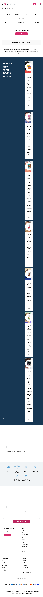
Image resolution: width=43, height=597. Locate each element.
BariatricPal (4, 562)
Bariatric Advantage (5, 570)
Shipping (24, 560)
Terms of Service (18, 588)
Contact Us (25, 565)
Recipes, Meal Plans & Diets (26, 535)
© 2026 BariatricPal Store (9, 588)
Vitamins (17, 14)
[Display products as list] (38, 22)
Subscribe (8, 534)
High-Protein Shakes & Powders (9, 8)
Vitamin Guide (24, 541)
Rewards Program (25, 546)
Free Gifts (23, 553)
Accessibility (36, 588)
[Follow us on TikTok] (25, 578)
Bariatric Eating (4, 567)
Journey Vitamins (5, 569)
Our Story (23, 530)
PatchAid (3, 560)
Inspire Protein (4, 563)
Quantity (6, 454)
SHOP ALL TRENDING (21, 521)
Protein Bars (8, 14)
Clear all (21, 33)
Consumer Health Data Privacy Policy (28, 554)
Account (24, 563)
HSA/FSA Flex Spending (26, 534)
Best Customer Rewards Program (35, 471)
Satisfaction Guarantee (26, 471)
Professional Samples (27, 572)
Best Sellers (34, 14)
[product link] (29, 85)
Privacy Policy (25, 588)
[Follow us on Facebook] (18, 578)
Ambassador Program (25, 549)
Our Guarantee (25, 567)
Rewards (24, 569)
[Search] (34, 4)
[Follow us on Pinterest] (22, 578)
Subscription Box (25, 544)
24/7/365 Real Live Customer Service (17, 480)
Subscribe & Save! (25, 547)
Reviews (23, 539)
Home (3, 8)
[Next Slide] (9, 420)
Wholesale (25, 570)
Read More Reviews (7, 76)
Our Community (24, 542)
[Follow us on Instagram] (20, 578)
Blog (22, 532)
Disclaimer (31, 588)
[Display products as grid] (37, 22)
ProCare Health (4, 565)
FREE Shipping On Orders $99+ (8, 471)
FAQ (22, 537)
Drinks (26, 14)
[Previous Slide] (4, 420)
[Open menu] (2, 4)
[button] (38, 4)
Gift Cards (23, 551)
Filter (6, 22)
